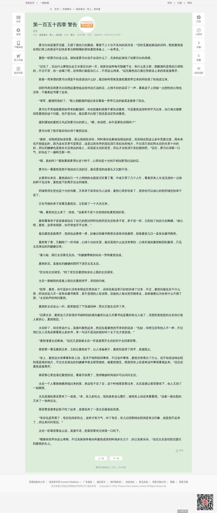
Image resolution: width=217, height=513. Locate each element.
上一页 (101, 458)
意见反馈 (143, 482)
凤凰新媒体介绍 (37, 482)
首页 (56, 9)
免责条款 (130, 482)
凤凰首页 (30, 3)
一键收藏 (44, 3)
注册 (179, 3)
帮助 (189, 3)
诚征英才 (101, 482)
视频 (172, 482)
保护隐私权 (115, 482)
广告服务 (87, 482)
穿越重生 (67, 9)
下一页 (116, 458)
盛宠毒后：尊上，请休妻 (88, 9)
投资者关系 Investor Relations (64, 482)
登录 (169, 3)
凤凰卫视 (183, 482)
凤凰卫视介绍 (159, 482)
